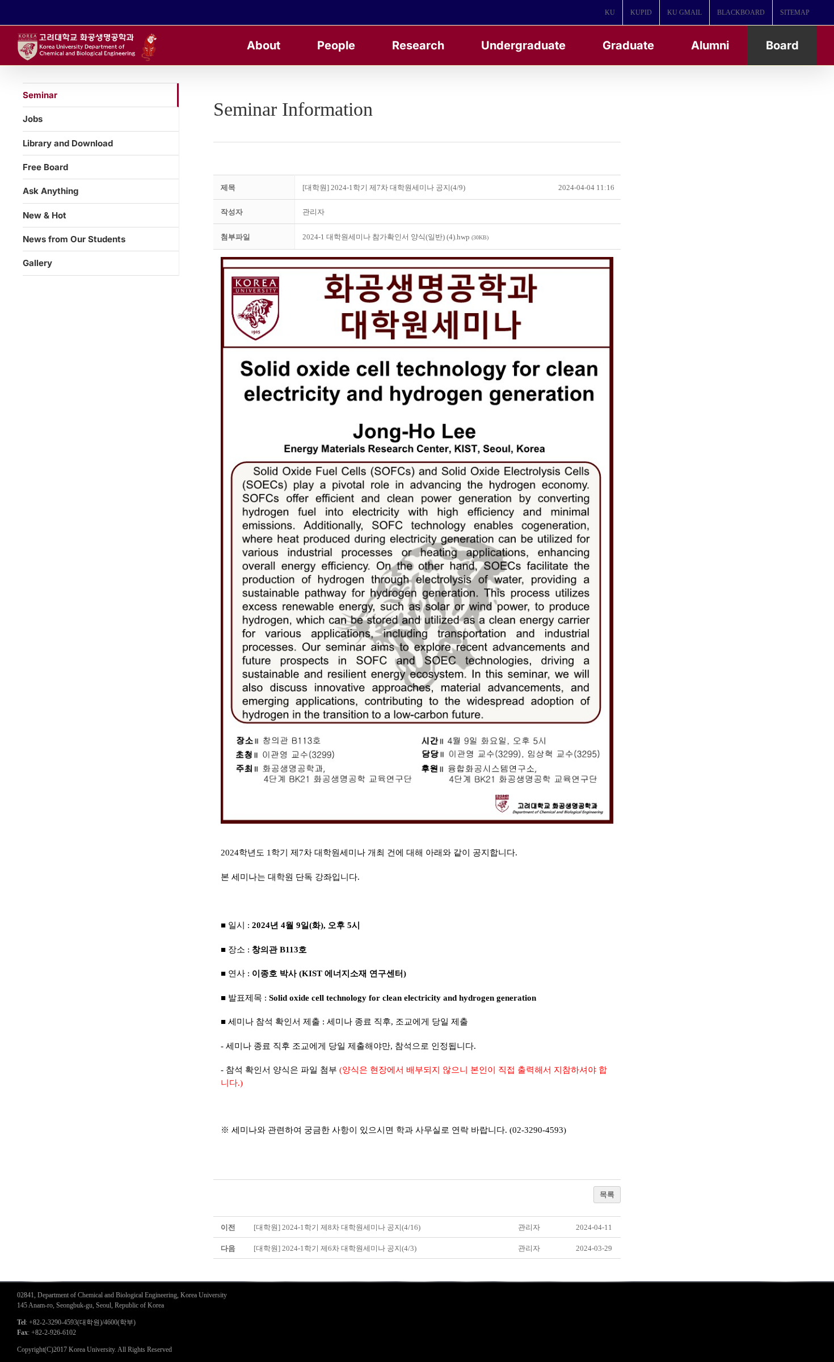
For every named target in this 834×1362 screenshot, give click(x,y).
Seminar (40, 95)
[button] (313, 212)
